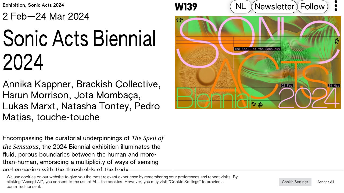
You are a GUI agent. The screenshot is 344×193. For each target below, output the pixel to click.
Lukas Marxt (29, 107)
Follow (312, 7)
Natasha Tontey (95, 107)
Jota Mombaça (106, 96)
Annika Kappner (37, 85)
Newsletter (274, 7)
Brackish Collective (117, 85)
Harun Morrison (36, 96)
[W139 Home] (186, 7)
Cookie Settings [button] (295, 182)
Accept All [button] (325, 182)
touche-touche (68, 118)
